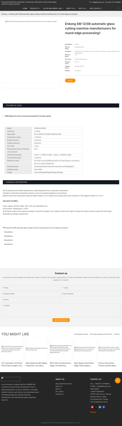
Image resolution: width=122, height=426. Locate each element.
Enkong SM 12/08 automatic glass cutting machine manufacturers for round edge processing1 (43, 14)
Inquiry (70, 80)
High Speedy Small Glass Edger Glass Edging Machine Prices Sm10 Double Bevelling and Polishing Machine (84, 364)
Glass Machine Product (63, 384)
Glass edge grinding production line (101, 334)
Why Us (58, 389)
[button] (101, 8)
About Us (58, 386)
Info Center (59, 391)
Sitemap (93, 412)
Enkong (4, 14)
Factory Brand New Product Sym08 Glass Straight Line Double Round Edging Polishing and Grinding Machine (109, 364)
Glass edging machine (81, 334)
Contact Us (59, 394)
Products (117, 334)
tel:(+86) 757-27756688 (113, 2)
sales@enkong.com (98, 2)
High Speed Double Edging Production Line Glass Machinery (36, 364)
